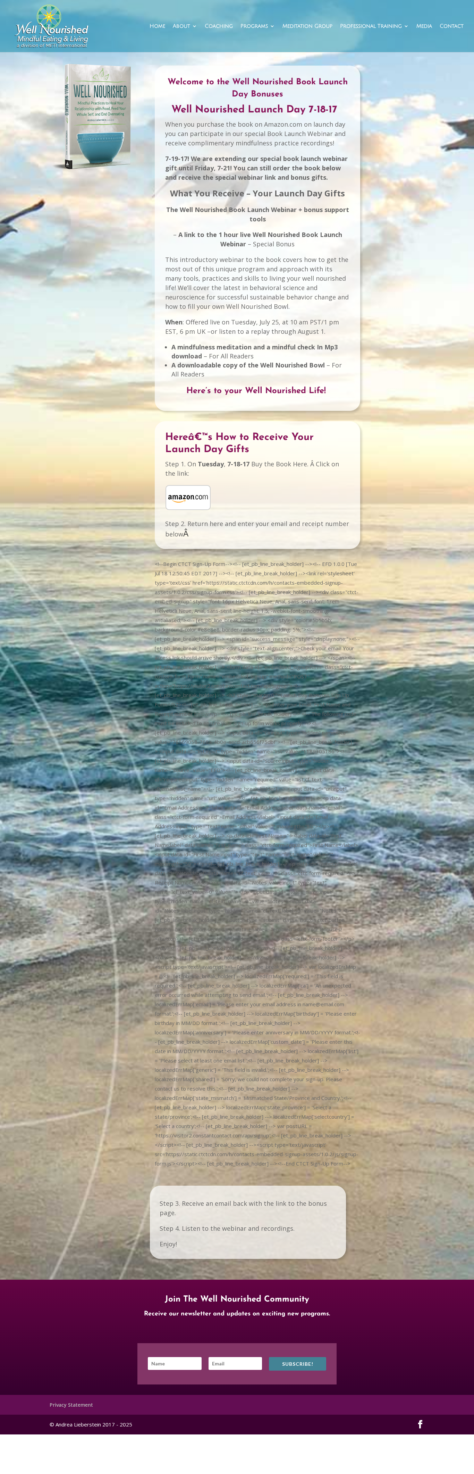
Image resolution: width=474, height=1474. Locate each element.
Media (424, 26)
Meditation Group (307, 26)
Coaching (219, 26)
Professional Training (371, 26)
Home (157, 26)
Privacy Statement (71, 1404)
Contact (452, 26)
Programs (254, 26)
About (181, 26)
